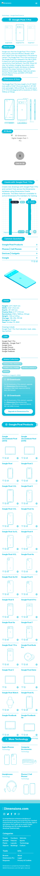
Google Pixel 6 (8, 600)
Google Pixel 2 (27, 463)
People (5, 838)
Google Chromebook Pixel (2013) (9, 438)
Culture (22, 845)
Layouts (14, 843)
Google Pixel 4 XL (9, 554)
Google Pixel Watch (10, 693)
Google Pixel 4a (27, 554)
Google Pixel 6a (8, 622)
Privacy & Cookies (24, 860)
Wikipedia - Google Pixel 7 (11, 343)
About (20, 855)
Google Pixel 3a (27, 509)
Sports (22, 840)
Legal (20, 858)
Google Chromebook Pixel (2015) (28, 438)
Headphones (7, 774)
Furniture (14, 838)
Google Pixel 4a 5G (9, 577)
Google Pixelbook (8, 351)
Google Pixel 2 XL (9, 486)
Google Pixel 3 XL (9, 509)
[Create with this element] (37, 261)
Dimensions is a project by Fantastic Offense (16, 866)
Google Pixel (7, 463)
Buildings (14, 845)
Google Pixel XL (27, 693)
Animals (6, 840)
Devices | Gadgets (29, 368)
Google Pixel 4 (27, 532)
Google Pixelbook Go (28, 716)
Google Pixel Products (17, 15)
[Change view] (34, 231)
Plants (5, 843)
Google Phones (7, 347)
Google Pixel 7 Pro (8, 341)
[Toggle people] (30, 231)
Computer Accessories (26, 748)
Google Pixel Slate (8, 349)
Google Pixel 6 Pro (28, 600)
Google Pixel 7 (27, 622)
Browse (5, 855)
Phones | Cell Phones (11, 368)
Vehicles (23, 838)
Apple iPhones (8, 747)
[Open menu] (36, 3)
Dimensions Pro (8, 858)
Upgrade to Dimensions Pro (18, 411)
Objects (6, 845)
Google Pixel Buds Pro (28, 646)
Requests (6, 860)
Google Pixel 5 (27, 577)
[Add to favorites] (32, 261)
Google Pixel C (8, 670)
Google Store (7, 345)
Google (6, 371)
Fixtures (14, 840)
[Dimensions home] (6, 3)
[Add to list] (34, 261)
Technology (5, 15)
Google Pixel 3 (27, 486)
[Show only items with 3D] (36, 424)
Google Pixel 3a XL (9, 532)
